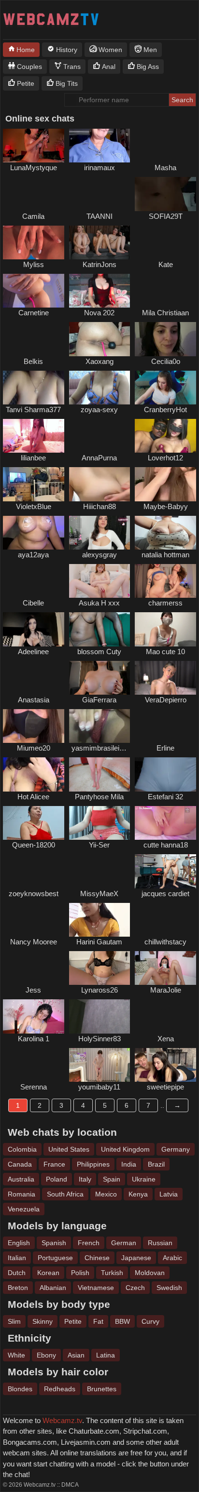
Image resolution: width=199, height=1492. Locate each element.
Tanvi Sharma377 (33, 409)
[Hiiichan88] (99, 484)
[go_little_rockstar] (165, 242)
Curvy (150, 1321)
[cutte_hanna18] (165, 823)
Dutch (17, 1273)
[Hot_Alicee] (33, 774)
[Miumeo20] (33, 726)
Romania (21, 1194)
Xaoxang (99, 361)
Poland (56, 1179)
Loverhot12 (165, 458)
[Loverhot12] (165, 436)
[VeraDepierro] (165, 678)
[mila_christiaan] (165, 291)
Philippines (93, 1164)
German (123, 1243)
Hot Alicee (33, 797)
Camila (33, 216)
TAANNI (99, 216)
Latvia (168, 1194)
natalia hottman (165, 555)
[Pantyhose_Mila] (99, 774)
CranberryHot (165, 409)
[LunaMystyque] (33, 145)
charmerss (165, 603)
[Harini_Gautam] (99, 920)
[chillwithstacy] (165, 920)
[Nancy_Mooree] (33, 920)
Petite (73, 1321)
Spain (111, 1179)
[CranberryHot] (165, 387)
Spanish (54, 1243)
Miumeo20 (33, 748)
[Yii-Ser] (99, 823)
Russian (160, 1243)
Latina (105, 1355)
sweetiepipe (165, 1087)
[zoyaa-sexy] (99, 387)
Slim (14, 1321)
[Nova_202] (99, 291)
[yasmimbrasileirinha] (99, 726)
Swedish (169, 1287)
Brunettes (101, 1389)
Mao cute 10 (165, 651)
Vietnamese (96, 1287)
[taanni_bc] (99, 194)
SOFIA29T (166, 216)
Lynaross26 (99, 990)
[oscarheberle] (33, 968)
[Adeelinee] (33, 629)
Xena (165, 1039)
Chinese (97, 1258)
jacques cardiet (165, 893)
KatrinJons (99, 264)
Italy (85, 1179)
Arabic (172, 1258)
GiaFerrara (99, 700)
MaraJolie (165, 990)
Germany (175, 1149)
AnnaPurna (99, 458)
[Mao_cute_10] (165, 629)
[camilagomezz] (33, 194)
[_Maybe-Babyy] (165, 484)
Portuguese (55, 1258)
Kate (165, 264)
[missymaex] (99, 871)
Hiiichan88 (99, 506)
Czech (135, 1287)
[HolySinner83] (99, 1016)
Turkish (112, 1273)
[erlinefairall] (165, 726)
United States (68, 1149)
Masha (165, 167)
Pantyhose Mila (99, 797)
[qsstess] (33, 678)
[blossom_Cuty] (99, 629)
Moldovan (150, 1273)
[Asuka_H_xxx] (99, 581)
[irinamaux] (99, 145)
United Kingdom (125, 1149)
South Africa (65, 1194)
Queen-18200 (33, 845)
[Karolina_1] (33, 1016)
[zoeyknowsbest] (33, 871)
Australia (21, 1179)
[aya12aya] (33, 533)
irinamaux (99, 167)
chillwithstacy (165, 942)
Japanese (136, 1258)
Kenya (138, 1194)
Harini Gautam (99, 942)
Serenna (33, 1087)
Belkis (33, 361)
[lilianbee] (33, 436)
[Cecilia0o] (165, 339)
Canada (20, 1164)
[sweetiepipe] (165, 1065)
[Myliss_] (33, 242)
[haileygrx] (165, 145)
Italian (17, 1258)
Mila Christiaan (165, 313)
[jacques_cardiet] (165, 871)
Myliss (33, 264)
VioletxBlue (33, 506)
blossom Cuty (99, 651)
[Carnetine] (33, 291)
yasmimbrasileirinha (103, 748)
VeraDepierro (165, 700)
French (89, 1243)
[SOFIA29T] (165, 194)
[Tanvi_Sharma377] (33, 387)
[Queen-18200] (33, 823)
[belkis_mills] (33, 339)
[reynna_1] (33, 1065)
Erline (165, 748)
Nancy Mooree (33, 942)
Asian (76, 1355)
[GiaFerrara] (99, 678)
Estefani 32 (165, 797)
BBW (122, 1321)
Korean (48, 1273)
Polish (80, 1273)
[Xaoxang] (99, 339)
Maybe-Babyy (165, 506)
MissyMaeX (99, 893)
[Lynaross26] (99, 968)
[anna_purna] (99, 436)
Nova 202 (99, 313)
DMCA (70, 1484)
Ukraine (144, 1179)
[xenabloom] (165, 1016)
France (54, 1164)
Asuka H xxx (99, 603)
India (128, 1164)
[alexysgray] (99, 533)
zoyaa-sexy (99, 409)
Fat (98, 1321)
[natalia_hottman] (165, 533)
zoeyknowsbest (33, 893)
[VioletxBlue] (33, 484)
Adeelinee (33, 651)
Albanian (53, 1287)
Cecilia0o (165, 361)
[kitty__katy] (33, 581)
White (16, 1355)
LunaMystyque (33, 167)
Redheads (59, 1389)
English (19, 1243)
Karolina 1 (33, 1039)
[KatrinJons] (99, 242)
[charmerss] (165, 581)
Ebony (46, 1355)
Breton (18, 1287)
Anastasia (33, 700)
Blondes (20, 1389)
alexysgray (99, 555)
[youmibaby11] (99, 1065)
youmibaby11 (99, 1087)
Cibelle (33, 603)
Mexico (106, 1194)
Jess (33, 990)
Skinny (42, 1321)
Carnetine (33, 313)
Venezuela (24, 1209)
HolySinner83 (99, 1039)
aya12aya (33, 555)
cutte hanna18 (165, 845)
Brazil (156, 1164)
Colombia (22, 1149)
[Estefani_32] (165, 774)
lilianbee (33, 458)
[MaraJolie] (165, 968)
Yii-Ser (99, 845)
